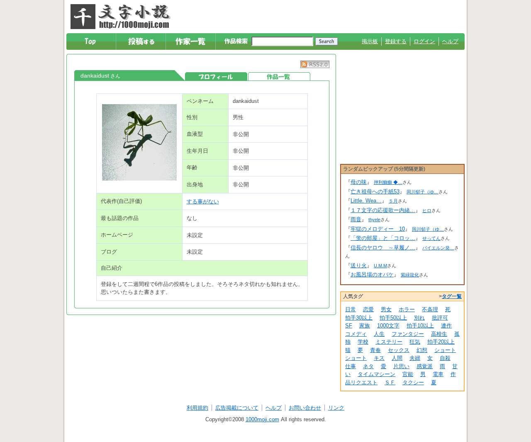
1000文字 (388, 325)
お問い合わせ (305, 408)
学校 (363, 342)
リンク (336, 408)
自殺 (445, 358)
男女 (386, 309)
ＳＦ (390, 382)
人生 (379, 334)
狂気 (414, 342)
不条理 (430, 309)
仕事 (350, 366)
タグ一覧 (452, 296)
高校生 (439, 334)
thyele (374, 219)
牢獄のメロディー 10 (378, 229)
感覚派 (425, 366)
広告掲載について (236, 408)
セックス (398, 350)
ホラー (407, 309)
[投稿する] (141, 41)
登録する (396, 41)
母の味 (359, 182)
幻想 (422, 350)
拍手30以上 (359, 318)
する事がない (203, 201)
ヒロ (426, 210)
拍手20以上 (441, 342)
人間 (397, 358)
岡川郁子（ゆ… (422, 191)
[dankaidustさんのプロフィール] (216, 76)
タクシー (413, 382)
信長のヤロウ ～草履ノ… (383, 247)
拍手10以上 (420, 325)
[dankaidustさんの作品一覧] (279, 76)
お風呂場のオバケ (372, 274)
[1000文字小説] (121, 16)
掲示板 (370, 41)
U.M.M (380, 265)
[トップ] (91, 41)
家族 (364, 325)
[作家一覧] (191, 41)
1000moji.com (262, 419)
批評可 (440, 318)
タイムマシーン (376, 374)
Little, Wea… (366, 201)
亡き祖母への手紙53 (375, 191)
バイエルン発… (438, 247)
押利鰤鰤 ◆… (388, 182)
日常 (350, 309)
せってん (431, 238)
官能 (407, 374)
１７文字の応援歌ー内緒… (383, 210)
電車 (438, 374)
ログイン (424, 41)
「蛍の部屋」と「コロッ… (383, 238)
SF (348, 325)
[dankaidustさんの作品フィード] (314, 66)
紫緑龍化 (410, 274)
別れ (419, 318)
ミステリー (388, 342)
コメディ (356, 334)
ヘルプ (450, 41)
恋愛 (368, 309)
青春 (375, 350)
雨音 (356, 219)
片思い (401, 366)
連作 (446, 325)
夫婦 (414, 358)
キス (379, 358)
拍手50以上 (393, 318)
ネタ (368, 366)
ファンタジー (408, 334)
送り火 (359, 265)
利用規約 (197, 408)
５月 (393, 200)
